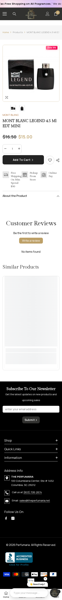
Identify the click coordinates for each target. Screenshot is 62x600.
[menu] (5, 14)
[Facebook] (6, 518)
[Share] (56, 160)
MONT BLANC (11, 115)
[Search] (14, 14)
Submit (30, 420)
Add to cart (22, 160)
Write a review (31, 241)
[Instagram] (13, 518)
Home (6, 32)
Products (18, 32)
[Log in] (47, 14)
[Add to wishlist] (50, 160)
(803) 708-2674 (32, 492)
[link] (31, 356)
